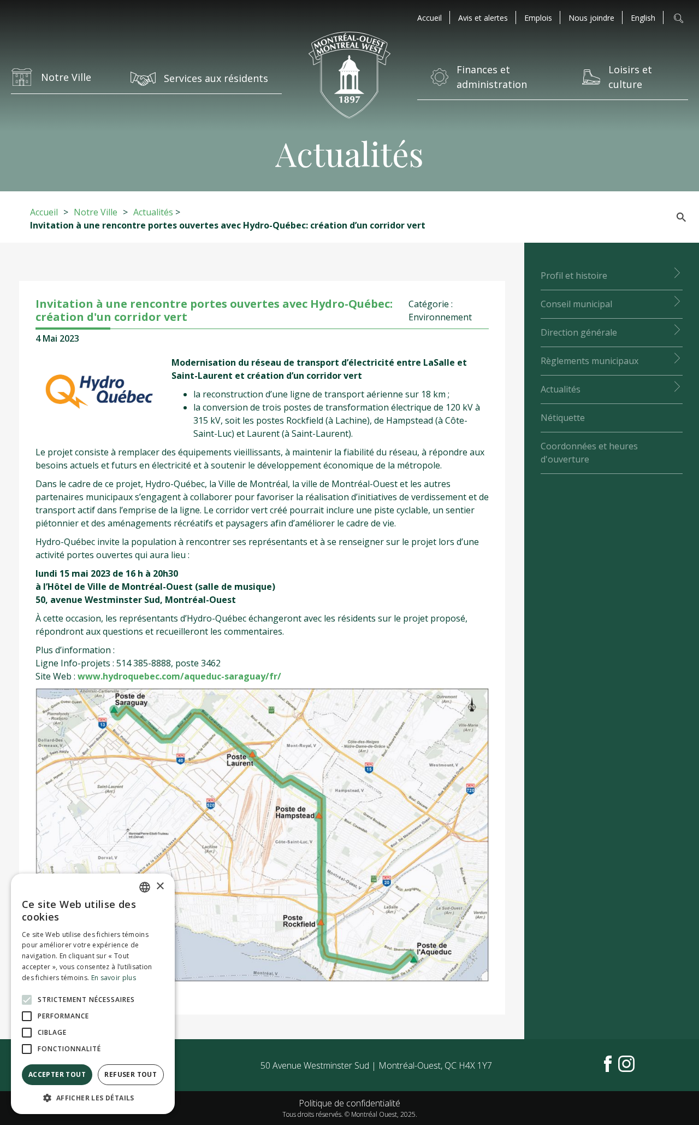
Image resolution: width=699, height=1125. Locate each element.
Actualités (153, 212)
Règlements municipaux (589, 361)
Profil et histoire (574, 275)
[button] (93, 1097)
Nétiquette (563, 418)
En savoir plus (113, 977)
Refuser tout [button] (130, 1074)
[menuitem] (643, 18)
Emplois (538, 18)
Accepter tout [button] (57, 1074)
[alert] (93, 994)
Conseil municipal (576, 304)
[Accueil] (349, 77)
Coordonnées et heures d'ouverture (589, 452)
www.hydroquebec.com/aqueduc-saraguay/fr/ (179, 676)
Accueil (429, 18)
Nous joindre (591, 18)
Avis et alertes (483, 18)
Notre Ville (95, 212)
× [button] (160, 886)
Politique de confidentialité (349, 1103)
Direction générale (579, 332)
